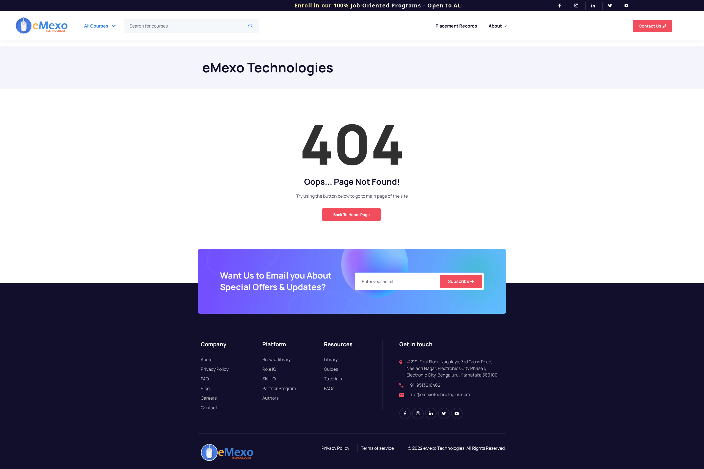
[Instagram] (579, 6)
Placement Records (456, 26)
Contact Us (650, 26)
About (495, 26)
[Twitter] (612, 6)
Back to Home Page (351, 214)
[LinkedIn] (595, 6)
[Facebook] (562, 6)
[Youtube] (629, 6)
